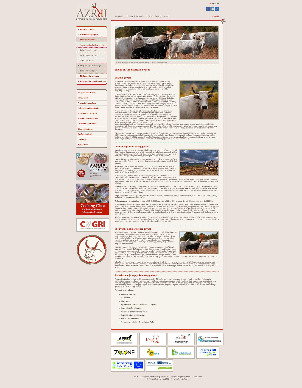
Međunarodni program (89, 76)
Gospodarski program (89, 34)
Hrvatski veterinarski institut (132, 315)
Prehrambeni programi (88, 71)
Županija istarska (128, 294)
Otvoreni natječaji (85, 129)
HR (210, 4)
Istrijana (215, 16)
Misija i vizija (83, 98)
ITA (218, 4)
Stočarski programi (87, 40)
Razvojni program (87, 29)
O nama (130, 16)
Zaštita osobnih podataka (88, 108)
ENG (214, 4)
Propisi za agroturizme (87, 124)
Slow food (125, 301)
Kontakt (165, 16)
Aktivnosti (139, 16)
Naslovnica (119, 16)
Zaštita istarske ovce (88, 50)
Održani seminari (85, 134)
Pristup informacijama (87, 103)
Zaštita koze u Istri (87, 60)
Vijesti (157, 16)
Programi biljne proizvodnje (90, 66)
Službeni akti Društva (86, 93)
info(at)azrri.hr (185, 379)
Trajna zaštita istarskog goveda (92, 45)
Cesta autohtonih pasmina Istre (93, 81)
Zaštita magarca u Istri (88, 55)
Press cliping (83, 144)
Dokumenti (82, 139)
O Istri (149, 16)
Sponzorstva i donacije (87, 113)
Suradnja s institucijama (88, 118)
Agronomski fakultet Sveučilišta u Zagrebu (139, 305)
